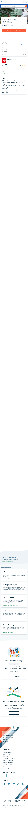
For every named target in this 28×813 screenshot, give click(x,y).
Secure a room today (8, 632)
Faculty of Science (5, 73)
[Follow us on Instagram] (22, 783)
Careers (5, 744)
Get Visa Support (14, 491)
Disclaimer (24, 800)
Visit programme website (9, 91)
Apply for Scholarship (14, 676)
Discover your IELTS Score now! (10, 605)
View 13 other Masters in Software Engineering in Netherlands (12, 284)
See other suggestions (7, 561)
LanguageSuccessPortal (9, 769)
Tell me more (14, 713)
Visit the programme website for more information (14, 136)
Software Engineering (6, 19)
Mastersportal (6, 754)
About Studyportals (8, 735)
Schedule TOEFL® (14, 221)
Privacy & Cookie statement (17, 801)
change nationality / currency (7, 394)
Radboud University (5, 24)
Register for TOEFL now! (8, 619)
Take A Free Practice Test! (9, 592)
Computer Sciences (4, 279)
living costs (5, 431)
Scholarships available (22, 44)
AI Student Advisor (7, 739)
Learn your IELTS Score (14, 241)
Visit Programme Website (14, 30)
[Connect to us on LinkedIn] (9, 783)
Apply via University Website (14, 33)
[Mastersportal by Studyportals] (5, 2)
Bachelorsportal (7, 752)
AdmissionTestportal (8, 762)
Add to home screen (10, 789)
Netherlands (13, 19)
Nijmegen (14, 60)
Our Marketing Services (9, 742)
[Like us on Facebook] (4, 783)
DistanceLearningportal (9, 758)
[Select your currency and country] (5, 775)
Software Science (8, 26)
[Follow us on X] (18, 783)
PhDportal (5, 756)
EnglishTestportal (7, 764)
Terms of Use (4, 801)
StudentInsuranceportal (9, 766)
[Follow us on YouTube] (13, 783)
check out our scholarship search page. (10, 543)
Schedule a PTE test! (7, 579)
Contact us (5, 746)
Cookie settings (9, 801)
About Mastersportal (8, 737)
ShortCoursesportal (8, 760)
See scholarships (6, 516)
